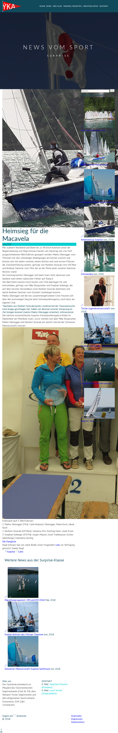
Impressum (77, 718)
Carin (20, 551)
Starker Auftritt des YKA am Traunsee (24, 634)
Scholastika (87, 273)
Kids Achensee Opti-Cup (93, 130)
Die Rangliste (9, 541)
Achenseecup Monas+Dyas (94, 164)
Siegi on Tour (87, 420)
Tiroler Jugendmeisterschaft (95, 308)
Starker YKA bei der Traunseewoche (99, 345)
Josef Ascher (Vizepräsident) (52, 692)
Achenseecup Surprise (92, 239)
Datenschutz (78, 721)
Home (42, 6)
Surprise (11, 551)
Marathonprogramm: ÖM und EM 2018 (25, 599)
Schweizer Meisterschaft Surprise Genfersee (27, 668)
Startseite (76, 715)
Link (58, 544)
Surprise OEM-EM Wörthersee (96, 383)
